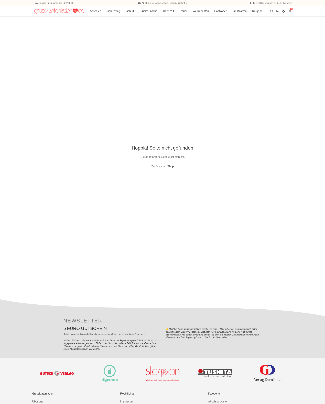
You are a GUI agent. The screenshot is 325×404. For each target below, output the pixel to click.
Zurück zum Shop (162, 166)
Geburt (130, 11)
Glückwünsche (148, 11)
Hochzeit (168, 11)
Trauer (183, 11)
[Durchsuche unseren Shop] (272, 11)
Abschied (95, 11)
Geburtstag (113, 11)
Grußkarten (240, 11)
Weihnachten (201, 11)
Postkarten (221, 11)
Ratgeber (257, 11)
